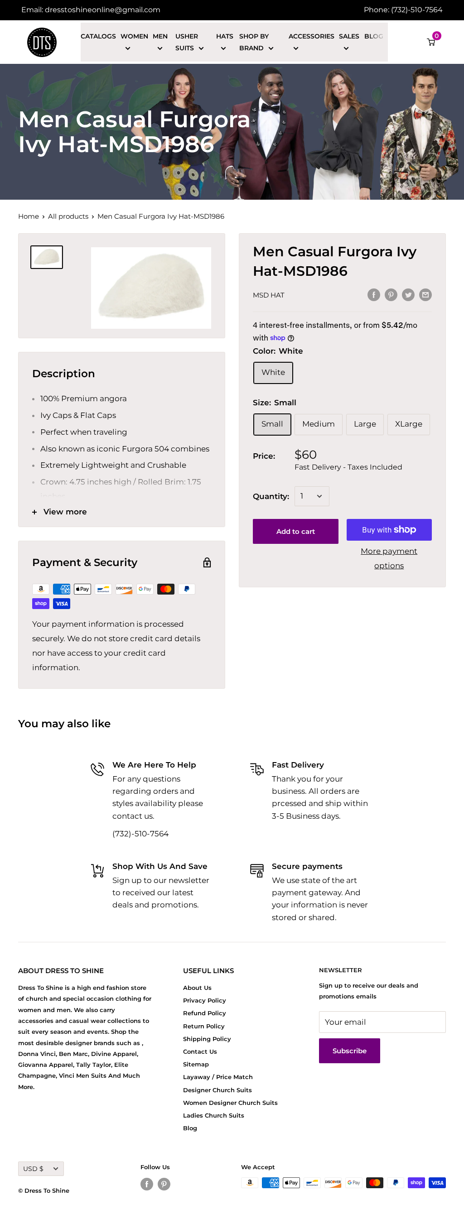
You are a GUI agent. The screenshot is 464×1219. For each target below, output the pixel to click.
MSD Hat (269, 295)
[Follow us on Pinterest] (164, 1183)
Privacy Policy (204, 1000)
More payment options (389, 558)
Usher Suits (186, 42)
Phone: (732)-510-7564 (403, 9)
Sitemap (196, 1064)
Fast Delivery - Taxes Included (348, 467)
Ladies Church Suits (213, 1115)
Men (160, 36)
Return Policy (204, 1026)
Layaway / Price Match (218, 1076)
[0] (431, 42)
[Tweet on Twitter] (408, 294)
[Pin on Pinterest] (391, 294)
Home (28, 216)
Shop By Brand (254, 42)
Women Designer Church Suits (230, 1102)
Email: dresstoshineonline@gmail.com (90, 9)
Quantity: (271, 496)
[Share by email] (425, 294)
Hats (224, 36)
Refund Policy (204, 1013)
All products (68, 216)
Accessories (311, 36)
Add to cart (295, 531)
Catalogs (98, 36)
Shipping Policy (207, 1038)
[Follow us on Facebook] (146, 1183)
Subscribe (350, 1050)
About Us (197, 987)
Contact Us (200, 1051)
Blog (373, 36)
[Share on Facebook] (373, 294)
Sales (349, 36)
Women (134, 36)
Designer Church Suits (217, 1090)
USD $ (33, 1169)
